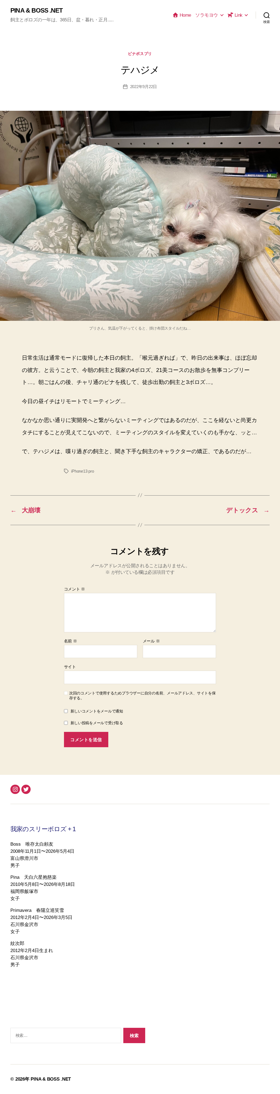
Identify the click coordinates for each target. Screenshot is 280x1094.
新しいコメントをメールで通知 (97, 711)
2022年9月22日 (143, 86)
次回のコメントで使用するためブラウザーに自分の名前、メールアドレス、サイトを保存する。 (142, 695)
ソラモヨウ (206, 15)
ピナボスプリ (140, 53)
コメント (74, 589)
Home (184, 15)
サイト (70, 666)
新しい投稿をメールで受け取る (97, 723)
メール (151, 641)
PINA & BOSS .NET (36, 10)
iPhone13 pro (82, 471)
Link (238, 15)
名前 (70, 641)
